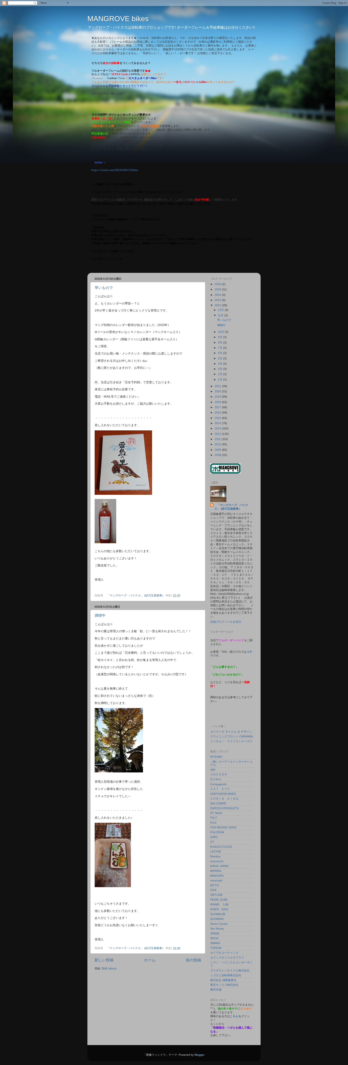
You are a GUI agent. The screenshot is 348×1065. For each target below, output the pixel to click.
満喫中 (100, 615)
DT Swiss (216, 812)
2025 (218, 289)
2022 (218, 305)
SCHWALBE (218, 914)
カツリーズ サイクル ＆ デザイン (231, 731)
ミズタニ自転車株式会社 (225, 975)
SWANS (215, 943)
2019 (218, 396)
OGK (213, 890)
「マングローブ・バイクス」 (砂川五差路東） (231, 507)
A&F (213, 769)
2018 (218, 402)
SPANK (214, 933)
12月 (221, 309)
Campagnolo (218, 784)
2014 (218, 423)
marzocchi (216, 861)
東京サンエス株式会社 (224, 984)
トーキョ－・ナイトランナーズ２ (231, 741)
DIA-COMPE (218, 803)
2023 (218, 300)
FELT (213, 817)
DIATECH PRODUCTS (224, 808)
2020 (218, 391)
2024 (218, 294)
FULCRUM (217, 832)
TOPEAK (216, 948)
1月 (220, 379)
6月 (220, 353)
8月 (220, 342)
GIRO (214, 837)
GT (212, 841)
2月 (220, 374)
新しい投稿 (104, 960)
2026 (218, 284)
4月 (220, 363)
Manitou (215, 856)
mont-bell (216, 880)
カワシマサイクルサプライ (227, 957)
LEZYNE (215, 851)
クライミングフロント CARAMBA (231, 736)
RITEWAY (216, 756)
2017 (218, 407)
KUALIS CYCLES (221, 846)
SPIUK (214, 938)
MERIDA (215, 870)
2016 (218, 412)
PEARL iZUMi (218, 899)
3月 (220, 368)
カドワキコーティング (224, 952)
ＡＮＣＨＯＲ (218, 774)
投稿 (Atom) (109, 968)
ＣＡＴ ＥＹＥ (220, 789)
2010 (218, 444)
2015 (218, 418)
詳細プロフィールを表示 (225, 621)
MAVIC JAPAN (219, 866)
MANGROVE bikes (118, 18)
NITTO (214, 885)
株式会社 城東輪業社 (223, 980)
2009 (218, 449)
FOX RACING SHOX (223, 827)
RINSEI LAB (219, 904)
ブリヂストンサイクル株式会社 (230, 970)
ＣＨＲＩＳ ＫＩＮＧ (224, 798)
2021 (218, 386)
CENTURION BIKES (223, 793)
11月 (221, 315)
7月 (220, 347)
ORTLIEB (216, 894)
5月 (220, 358)
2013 (218, 428)
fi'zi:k (213, 822)
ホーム (149, 960)
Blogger (199, 1054)
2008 (218, 455)
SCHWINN (217, 919)
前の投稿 (193, 960)
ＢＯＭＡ (216, 779)
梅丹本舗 (216, 989)
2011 (218, 439)
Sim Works (217, 928)
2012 (218, 433)
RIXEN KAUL (219, 909)
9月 (220, 337)
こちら (234, 1016)
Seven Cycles (219, 923)
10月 (221, 331)
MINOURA (217, 875)
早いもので (104, 288)
